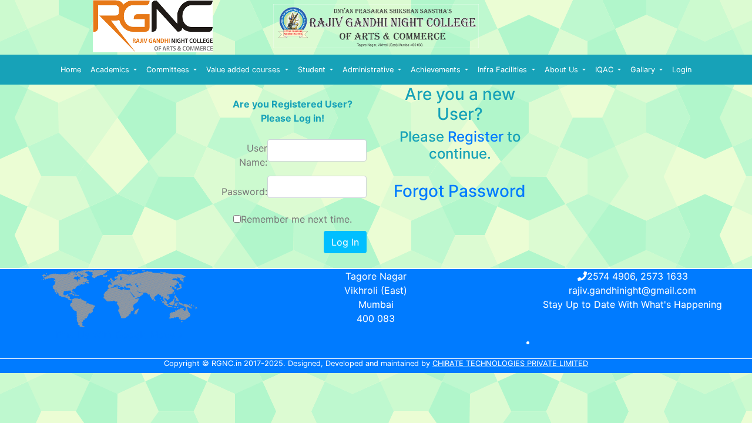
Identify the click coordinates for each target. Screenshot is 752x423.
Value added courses (244, 69)
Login (681, 69)
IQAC (605, 69)
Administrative (369, 69)
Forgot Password (460, 191)
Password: (244, 191)
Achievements (437, 69)
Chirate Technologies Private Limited (510, 363)
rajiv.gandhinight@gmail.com (632, 290)
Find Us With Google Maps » (119, 335)
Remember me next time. (296, 219)
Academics (111, 69)
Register (475, 136)
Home (71, 69)
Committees (169, 69)
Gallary (643, 69)
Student (313, 69)
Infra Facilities (503, 69)
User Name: (253, 155)
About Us (562, 69)
